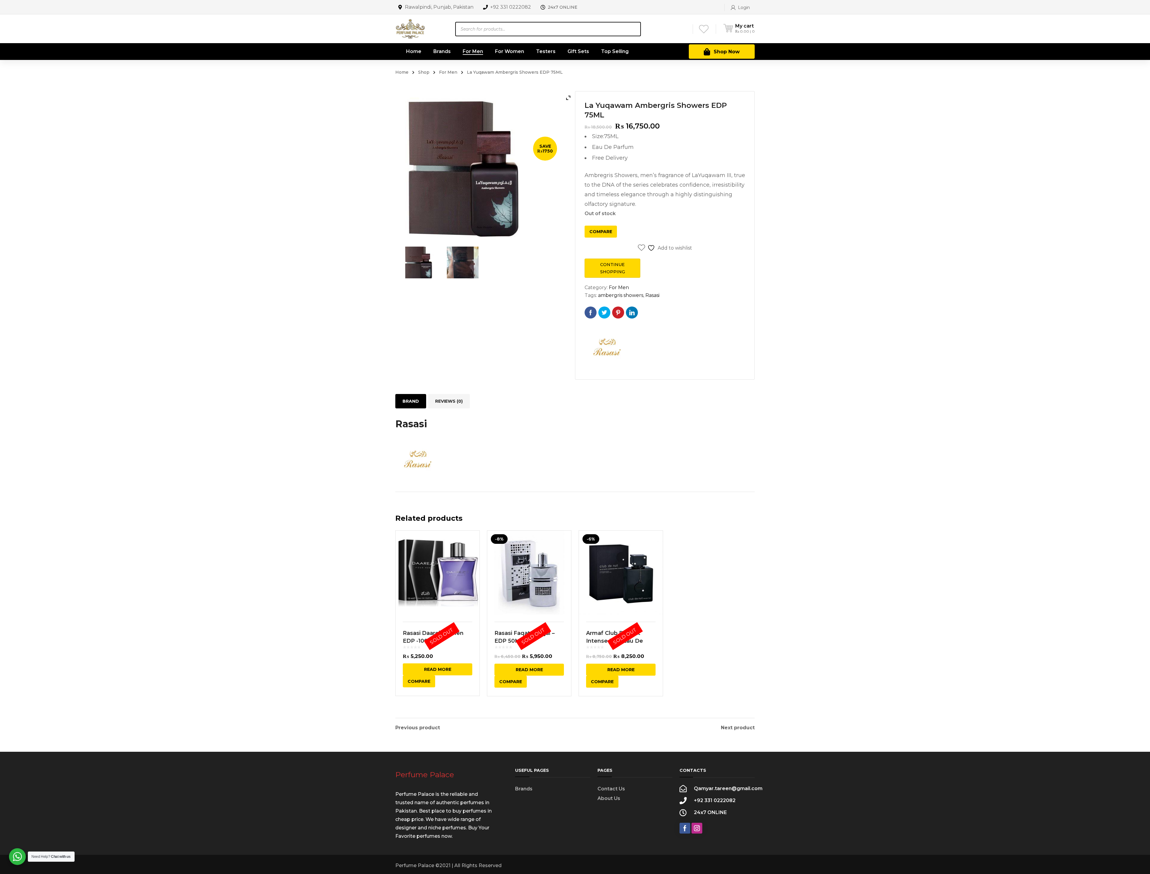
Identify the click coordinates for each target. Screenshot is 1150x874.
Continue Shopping (612, 268)
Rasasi (652, 295)
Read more (437, 669)
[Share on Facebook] (591, 312)
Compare (600, 231)
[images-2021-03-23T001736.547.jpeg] (418, 262)
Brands (523, 789)
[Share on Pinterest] (618, 312)
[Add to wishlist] (471, 543)
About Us (608, 798)
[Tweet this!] (604, 312)
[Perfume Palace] (410, 28)
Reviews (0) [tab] (449, 401)
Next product (738, 727)
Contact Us (611, 789)
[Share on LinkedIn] (632, 312)
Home (401, 72)
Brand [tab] (410, 401)
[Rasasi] (607, 347)
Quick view (437, 572)
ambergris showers (620, 295)
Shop (423, 72)
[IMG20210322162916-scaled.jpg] (463, 262)
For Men (448, 72)
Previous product (417, 727)
